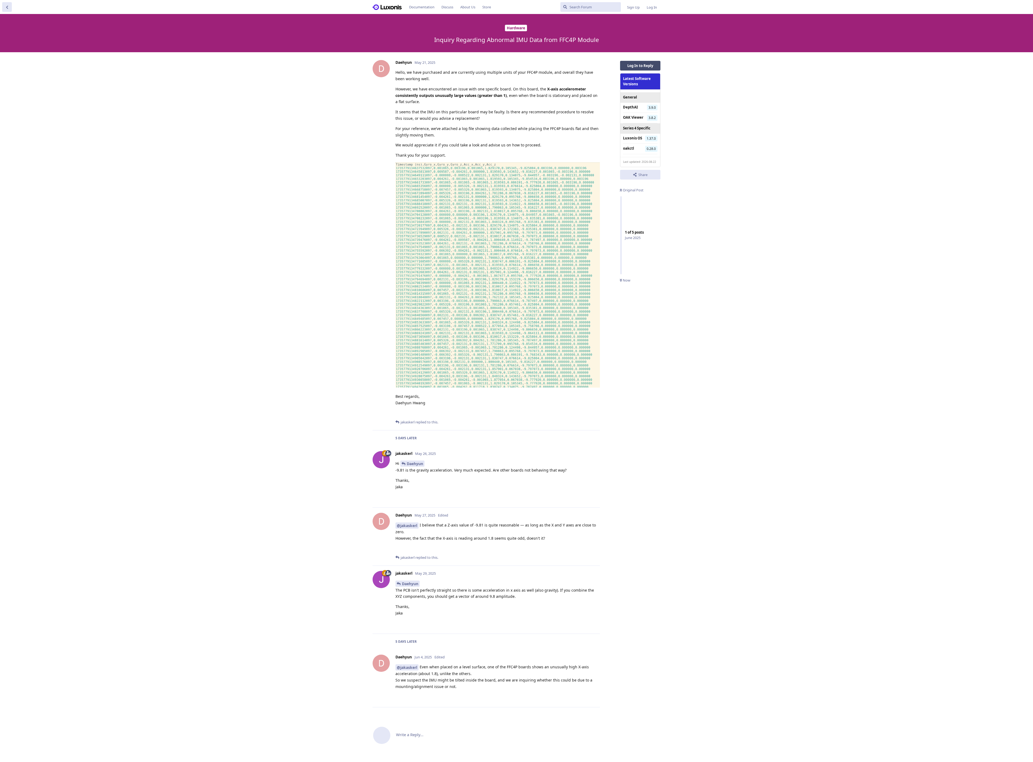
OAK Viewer (633, 117)
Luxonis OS (632, 138)
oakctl (628, 148)
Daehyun (415, 463)
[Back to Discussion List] (7, 7)
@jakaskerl (407, 525)
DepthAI (630, 107)
